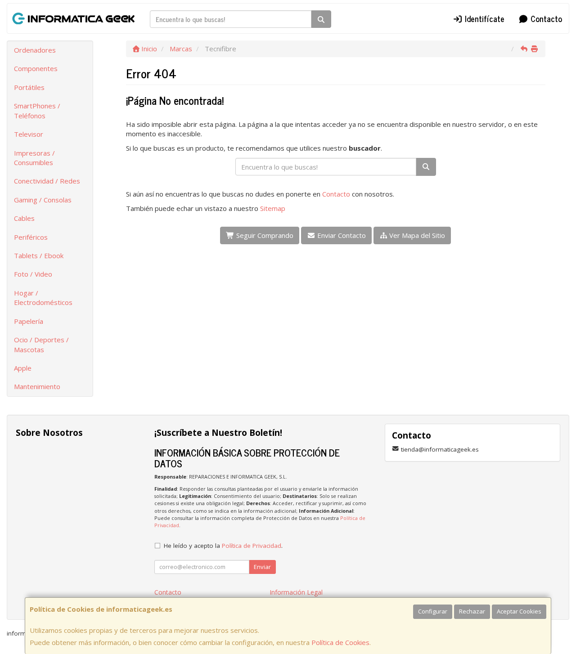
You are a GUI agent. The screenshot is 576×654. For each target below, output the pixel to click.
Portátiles (29, 87)
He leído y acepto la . (223, 546)
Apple (23, 367)
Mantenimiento (37, 386)
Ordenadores (35, 49)
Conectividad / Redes (47, 180)
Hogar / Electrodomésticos (43, 297)
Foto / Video (33, 273)
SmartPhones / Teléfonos (37, 110)
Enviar (262, 567)
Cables (24, 218)
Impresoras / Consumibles (34, 157)
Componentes (36, 68)
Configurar (432, 611)
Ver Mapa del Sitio (416, 235)
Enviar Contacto (340, 235)
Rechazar (472, 611)
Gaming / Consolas (43, 199)
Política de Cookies (340, 642)
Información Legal (296, 592)
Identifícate (483, 18)
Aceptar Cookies (519, 611)
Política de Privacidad (251, 546)
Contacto (545, 18)
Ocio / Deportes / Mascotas (41, 344)
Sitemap (272, 208)
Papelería (28, 321)
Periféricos (31, 237)
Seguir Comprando (263, 235)
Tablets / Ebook (38, 255)
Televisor (28, 134)
